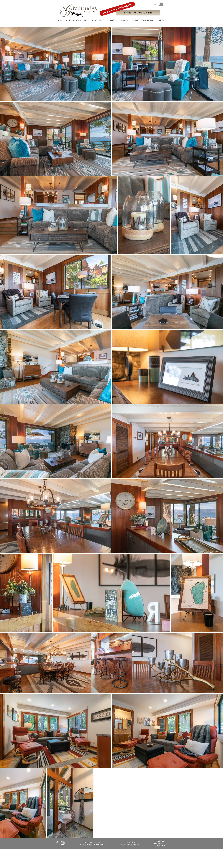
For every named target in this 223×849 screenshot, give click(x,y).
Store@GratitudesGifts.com (130, 844)
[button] (161, 4)
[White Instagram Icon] (62, 843)
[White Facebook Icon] (57, 843)
